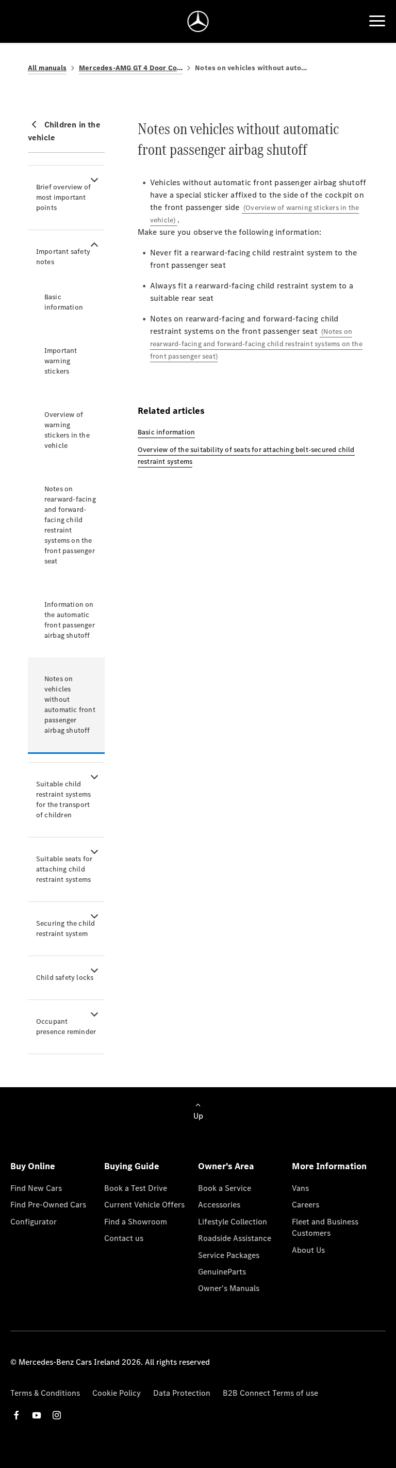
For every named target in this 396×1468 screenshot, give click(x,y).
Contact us (123, 1238)
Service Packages (228, 1255)
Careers (305, 1204)
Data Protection (181, 1393)
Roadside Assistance (234, 1238)
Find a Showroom (135, 1221)
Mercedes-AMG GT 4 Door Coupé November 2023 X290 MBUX (131, 68)
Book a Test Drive (135, 1188)
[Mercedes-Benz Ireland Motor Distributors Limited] (198, 21)
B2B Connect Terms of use (270, 1393)
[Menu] (377, 21)
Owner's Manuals (228, 1288)
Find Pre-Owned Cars (48, 1204)
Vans (300, 1188)
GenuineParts (222, 1271)
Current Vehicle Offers (144, 1204)
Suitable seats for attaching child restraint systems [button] (64, 869)
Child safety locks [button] (65, 977)
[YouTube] (36, 1415)
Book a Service (224, 1188)
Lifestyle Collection (232, 1221)
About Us (308, 1250)
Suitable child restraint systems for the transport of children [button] (63, 799)
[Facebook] (16, 1415)
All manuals (47, 68)
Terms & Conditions (45, 1393)
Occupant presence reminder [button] (66, 1027)
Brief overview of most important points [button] (63, 197)
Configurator (33, 1221)
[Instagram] (57, 1415)
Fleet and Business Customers (325, 1227)
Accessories (219, 1204)
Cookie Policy (116, 1393)
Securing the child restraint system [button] (65, 928)
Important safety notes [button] (63, 257)
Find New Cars (36, 1188)
